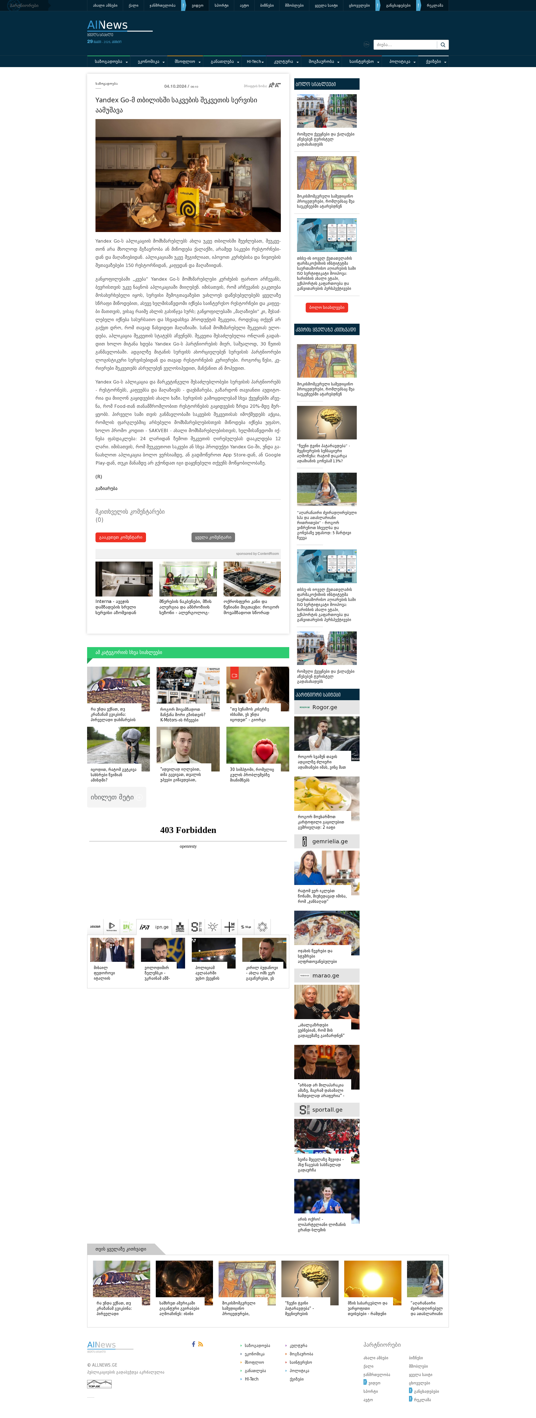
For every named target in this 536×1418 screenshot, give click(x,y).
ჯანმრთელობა (163, 5)
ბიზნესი (267, 5)
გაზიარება (106, 488)
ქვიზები (433, 61)
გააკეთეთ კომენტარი (120, 537)
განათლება (222, 61)
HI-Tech (254, 61)
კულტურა (283, 61)
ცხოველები (359, 5)
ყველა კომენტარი (213, 537)
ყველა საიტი (326, 5)
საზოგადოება (108, 61)
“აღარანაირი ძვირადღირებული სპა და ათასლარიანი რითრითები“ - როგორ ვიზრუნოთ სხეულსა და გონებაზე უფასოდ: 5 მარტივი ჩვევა (327, 525)
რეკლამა (435, 5)
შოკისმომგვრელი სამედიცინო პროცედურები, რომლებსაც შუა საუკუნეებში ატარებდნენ (326, 201)
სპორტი (222, 5)
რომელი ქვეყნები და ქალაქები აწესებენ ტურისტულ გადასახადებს (326, 139)
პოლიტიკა (399, 61)
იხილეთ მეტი (113, 797)
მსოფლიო (185, 61)
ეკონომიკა (148, 61)
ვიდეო (198, 5)
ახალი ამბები (105, 5)
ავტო (244, 5)
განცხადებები (398, 5)
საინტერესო (362, 61)
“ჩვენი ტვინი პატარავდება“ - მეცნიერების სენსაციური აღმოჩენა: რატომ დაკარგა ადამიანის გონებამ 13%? (323, 453)
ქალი (133, 5)
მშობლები (294, 5)
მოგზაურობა (321, 61)
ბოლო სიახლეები (326, 307)
